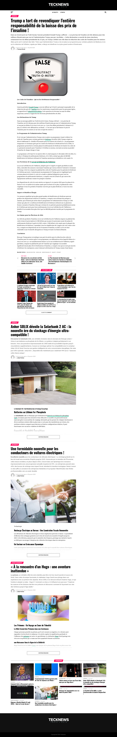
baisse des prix (31, 252)
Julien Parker (20, 358)
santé (54, 252)
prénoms (26, 636)
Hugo (56, 636)
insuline (34, 109)
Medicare (48, 139)
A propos (62, 12)
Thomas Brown (21, 49)
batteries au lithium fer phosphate (58, 415)
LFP (15, 418)
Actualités (55, 12)
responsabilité (47, 252)
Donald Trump (33, 107)
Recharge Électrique (22, 530)
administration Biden (35, 111)
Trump (59, 252)
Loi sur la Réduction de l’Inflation (43, 162)
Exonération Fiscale (51, 530)
